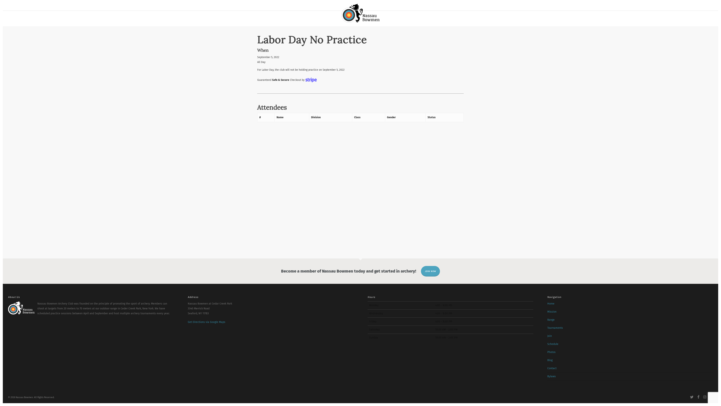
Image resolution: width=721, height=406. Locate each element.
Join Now (430, 271)
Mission (552, 311)
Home (550, 303)
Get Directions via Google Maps (206, 322)
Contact (552, 368)
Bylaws (551, 376)
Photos (551, 352)
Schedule (552, 344)
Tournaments (555, 327)
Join (549, 336)
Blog (550, 360)
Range (551, 319)
